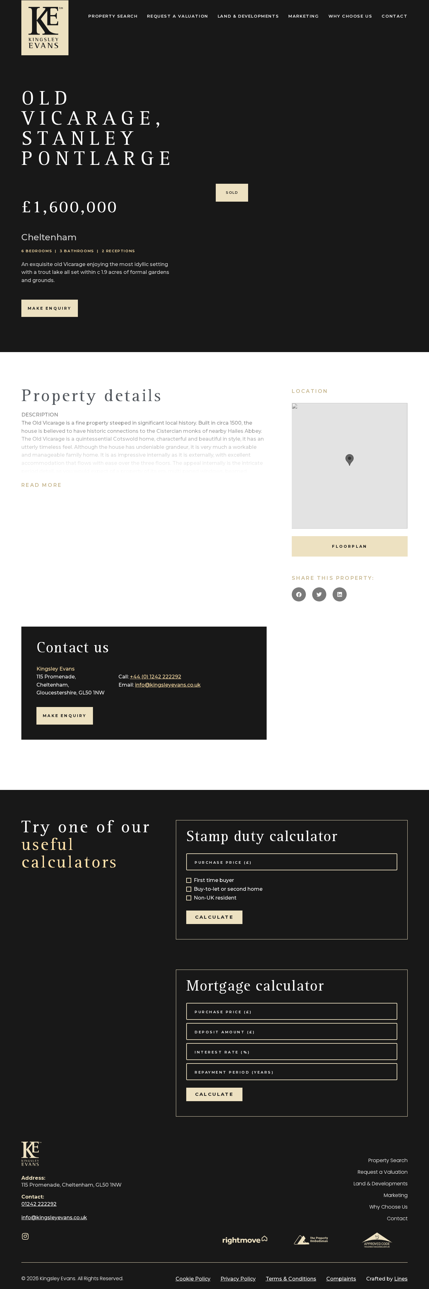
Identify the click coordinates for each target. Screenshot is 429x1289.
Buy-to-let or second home (228, 889)
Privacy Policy (238, 1279)
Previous (202, 186)
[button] (299, 594)
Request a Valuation (177, 16)
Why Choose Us (350, 16)
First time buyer (214, 880)
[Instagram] (25, 1236)
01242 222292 (39, 1204)
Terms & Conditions (291, 1279)
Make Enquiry (49, 308)
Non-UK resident (215, 898)
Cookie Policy (193, 1279)
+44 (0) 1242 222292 (155, 677)
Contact (394, 16)
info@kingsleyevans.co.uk (168, 685)
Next (420, 186)
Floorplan (349, 546)
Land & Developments (248, 16)
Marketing (303, 16)
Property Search (113, 16)
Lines (401, 1279)
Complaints (341, 1279)
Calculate (214, 917)
